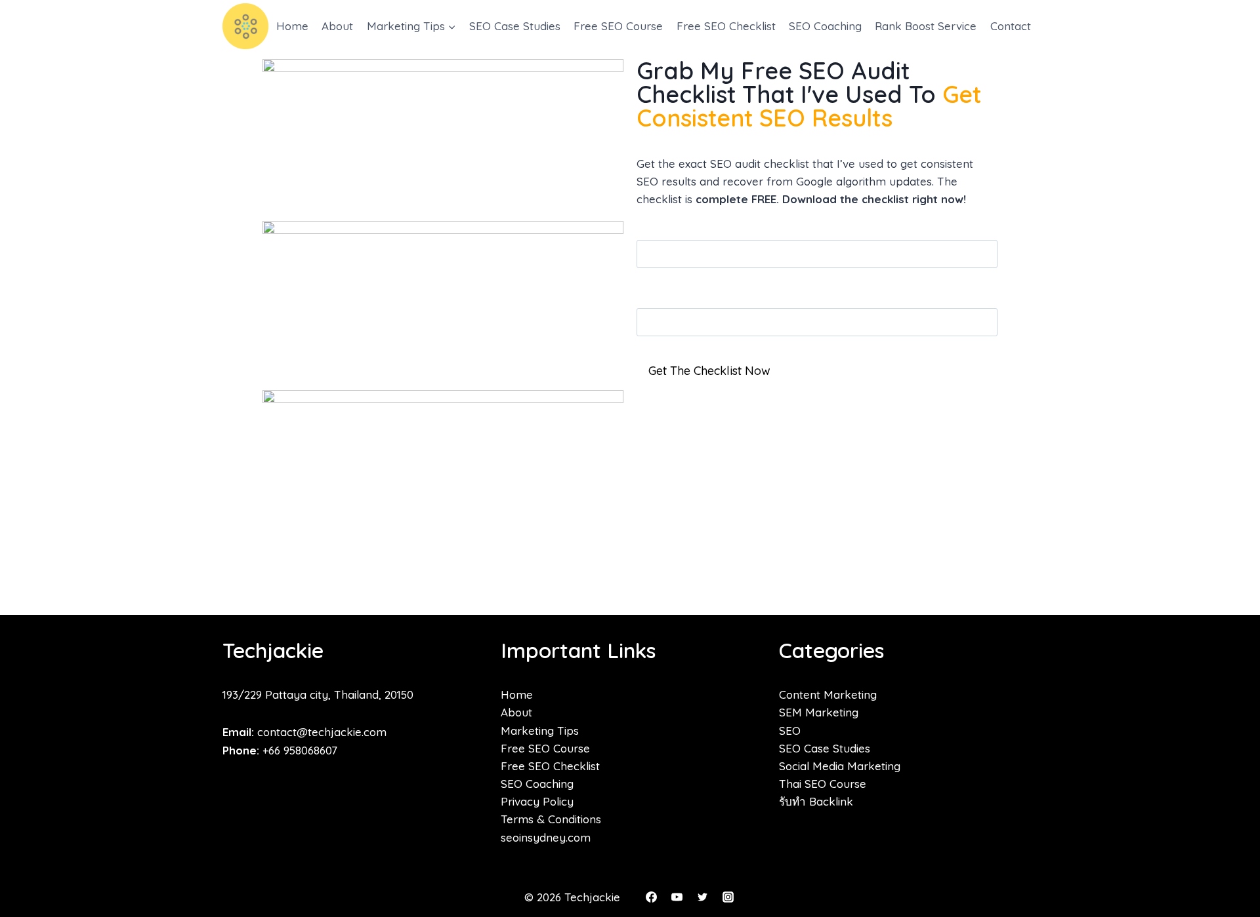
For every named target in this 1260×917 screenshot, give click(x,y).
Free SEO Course (618, 26)
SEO (790, 730)
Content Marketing (828, 694)
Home (292, 26)
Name (653, 297)
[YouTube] (676, 897)
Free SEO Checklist (726, 26)
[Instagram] (728, 897)
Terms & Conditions (551, 819)
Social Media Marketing (839, 766)
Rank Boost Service (925, 26)
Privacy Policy (537, 801)
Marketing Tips (540, 730)
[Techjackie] (245, 26)
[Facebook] (651, 897)
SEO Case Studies (514, 26)
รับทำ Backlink (816, 801)
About (337, 26)
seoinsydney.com (546, 837)
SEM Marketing (818, 712)
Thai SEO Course (822, 783)
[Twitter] (702, 897)
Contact (1010, 26)
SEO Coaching (825, 26)
